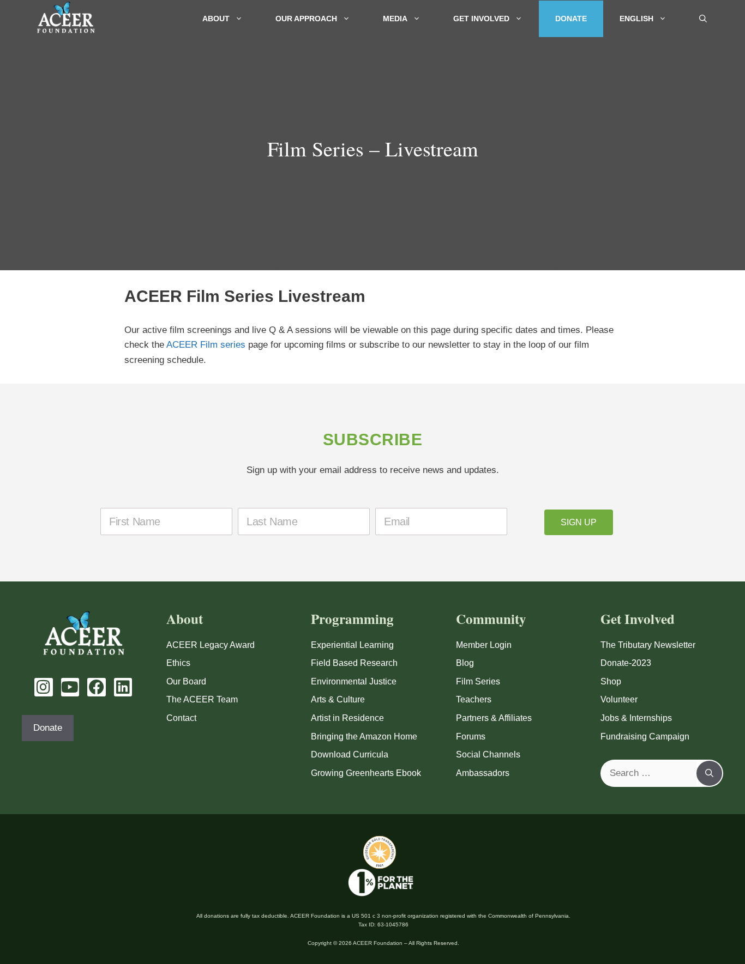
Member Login (484, 645)
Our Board (186, 681)
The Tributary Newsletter (647, 645)
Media (395, 18)
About (216, 18)
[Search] (709, 773)
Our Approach (306, 18)
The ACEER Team (202, 699)
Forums (470, 736)
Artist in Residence (347, 718)
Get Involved (481, 18)
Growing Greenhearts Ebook (366, 773)
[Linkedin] (123, 687)
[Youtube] (70, 687)
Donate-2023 (625, 663)
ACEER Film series (205, 344)
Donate (571, 18)
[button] (703, 19)
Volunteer (619, 699)
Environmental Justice (353, 681)
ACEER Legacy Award (210, 645)
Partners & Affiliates (494, 718)
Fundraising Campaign (644, 736)
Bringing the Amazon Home (364, 736)
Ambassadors (482, 773)
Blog (465, 663)
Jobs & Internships (636, 718)
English (636, 18)
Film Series (478, 681)
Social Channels (488, 754)
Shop (610, 681)
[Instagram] (43, 687)
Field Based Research (354, 663)
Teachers (473, 699)
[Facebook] (96, 687)
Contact (181, 718)
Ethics (178, 663)
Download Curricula (349, 754)
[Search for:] (649, 773)
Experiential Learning (352, 645)
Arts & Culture (338, 699)
